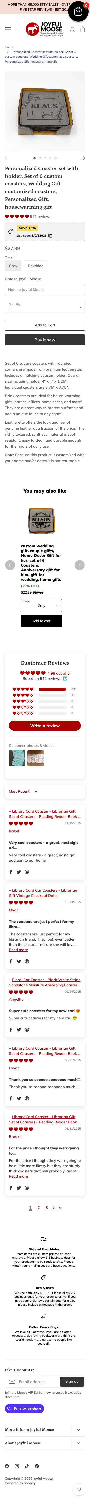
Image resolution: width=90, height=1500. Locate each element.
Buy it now (45, 339)
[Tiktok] (27, 1466)
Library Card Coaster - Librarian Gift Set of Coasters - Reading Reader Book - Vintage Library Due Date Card (44, 816)
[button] (17, 216)
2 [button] (40, 158)
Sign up (72, 1381)
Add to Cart (45, 325)
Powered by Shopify (20, 1483)
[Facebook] (7, 1466)
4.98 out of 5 (59, 673)
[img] (21, 823)
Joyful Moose (43, 1478)
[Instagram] (17, 1466)
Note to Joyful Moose (23, 278)
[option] (45, 111)
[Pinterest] (37, 1466)
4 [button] (50, 158)
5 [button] (55, 158)
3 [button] (45, 158)
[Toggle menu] (8, 29)
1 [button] (35, 158)
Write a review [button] (45, 725)
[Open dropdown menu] (78, 1430)
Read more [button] (18, 949)
